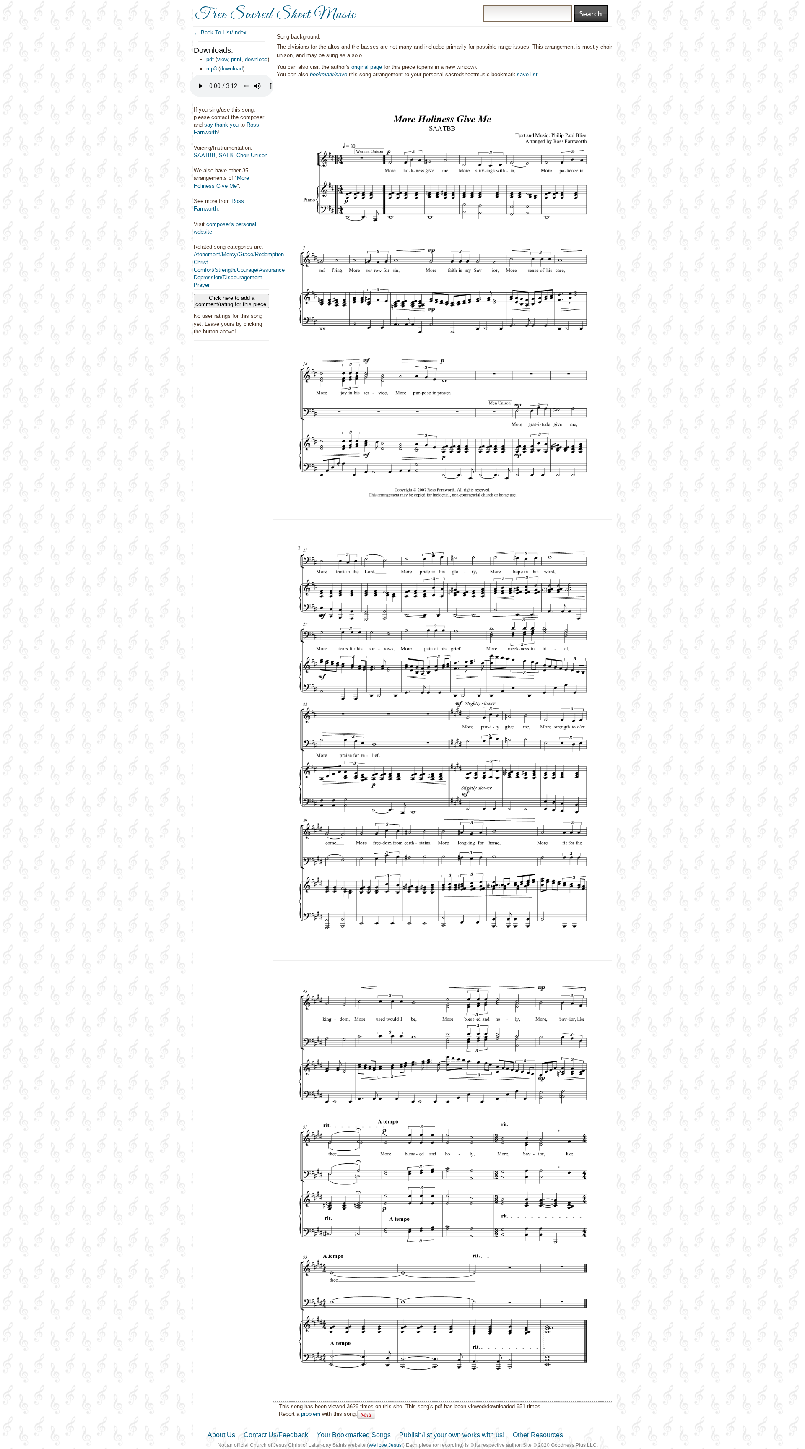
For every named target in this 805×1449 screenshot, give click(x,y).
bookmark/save (328, 74)
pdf (210, 59)
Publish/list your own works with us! (451, 1435)
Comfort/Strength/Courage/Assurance (239, 270)
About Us (221, 1435)
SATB (226, 155)
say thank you (221, 125)
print (236, 59)
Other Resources (538, 1435)
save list (527, 74)
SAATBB (205, 155)
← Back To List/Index (220, 32)
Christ (201, 262)
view (222, 59)
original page (366, 67)
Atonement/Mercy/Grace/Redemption (239, 254)
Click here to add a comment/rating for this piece (231, 301)
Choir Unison (251, 155)
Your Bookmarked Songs (354, 1435)
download (256, 59)
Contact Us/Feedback (276, 1435)
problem (310, 1414)
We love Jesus (385, 1445)
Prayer (202, 285)
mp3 (211, 68)
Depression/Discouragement (228, 277)
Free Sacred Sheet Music (275, 14)
